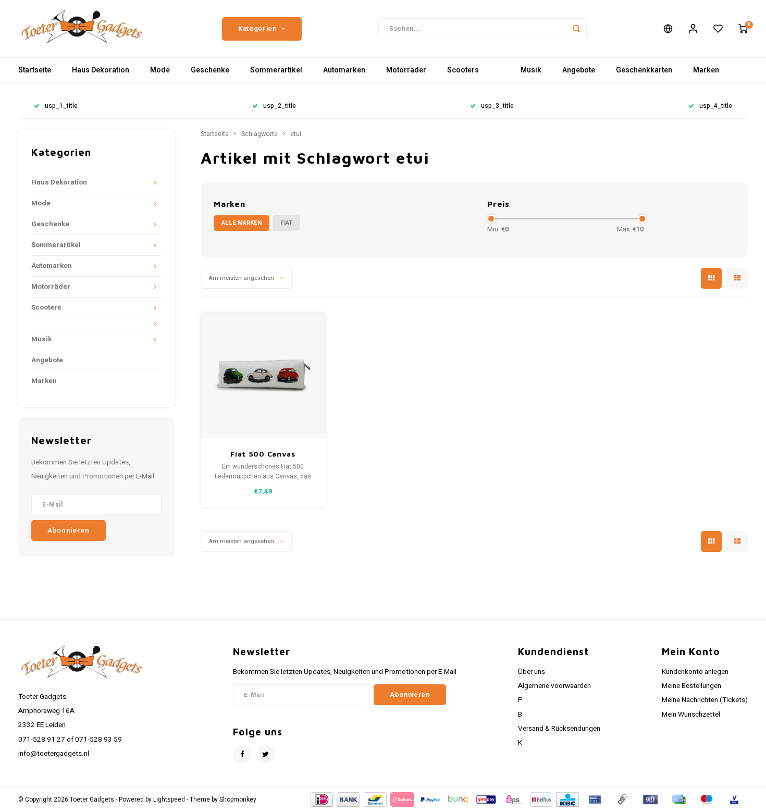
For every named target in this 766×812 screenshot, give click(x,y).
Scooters (463, 70)
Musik (531, 70)
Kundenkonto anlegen (695, 672)
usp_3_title (497, 106)
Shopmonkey (237, 799)
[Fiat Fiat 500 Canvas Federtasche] (263, 375)
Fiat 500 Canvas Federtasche (262, 454)
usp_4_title (715, 106)
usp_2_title (279, 106)
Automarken (344, 70)
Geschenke (210, 70)
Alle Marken (241, 222)
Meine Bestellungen (691, 686)
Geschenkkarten (644, 70)
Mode (160, 70)
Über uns (531, 672)
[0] (743, 28)
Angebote (578, 70)
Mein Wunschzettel (691, 714)
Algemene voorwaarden (554, 686)
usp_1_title (61, 106)
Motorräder (406, 70)
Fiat (286, 222)
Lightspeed (169, 799)
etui (295, 134)
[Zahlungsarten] (321, 799)
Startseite (34, 70)
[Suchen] (576, 28)
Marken (706, 70)
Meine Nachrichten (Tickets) (705, 700)
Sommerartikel (276, 70)
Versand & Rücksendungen (559, 728)
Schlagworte (259, 134)
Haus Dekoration (100, 70)
